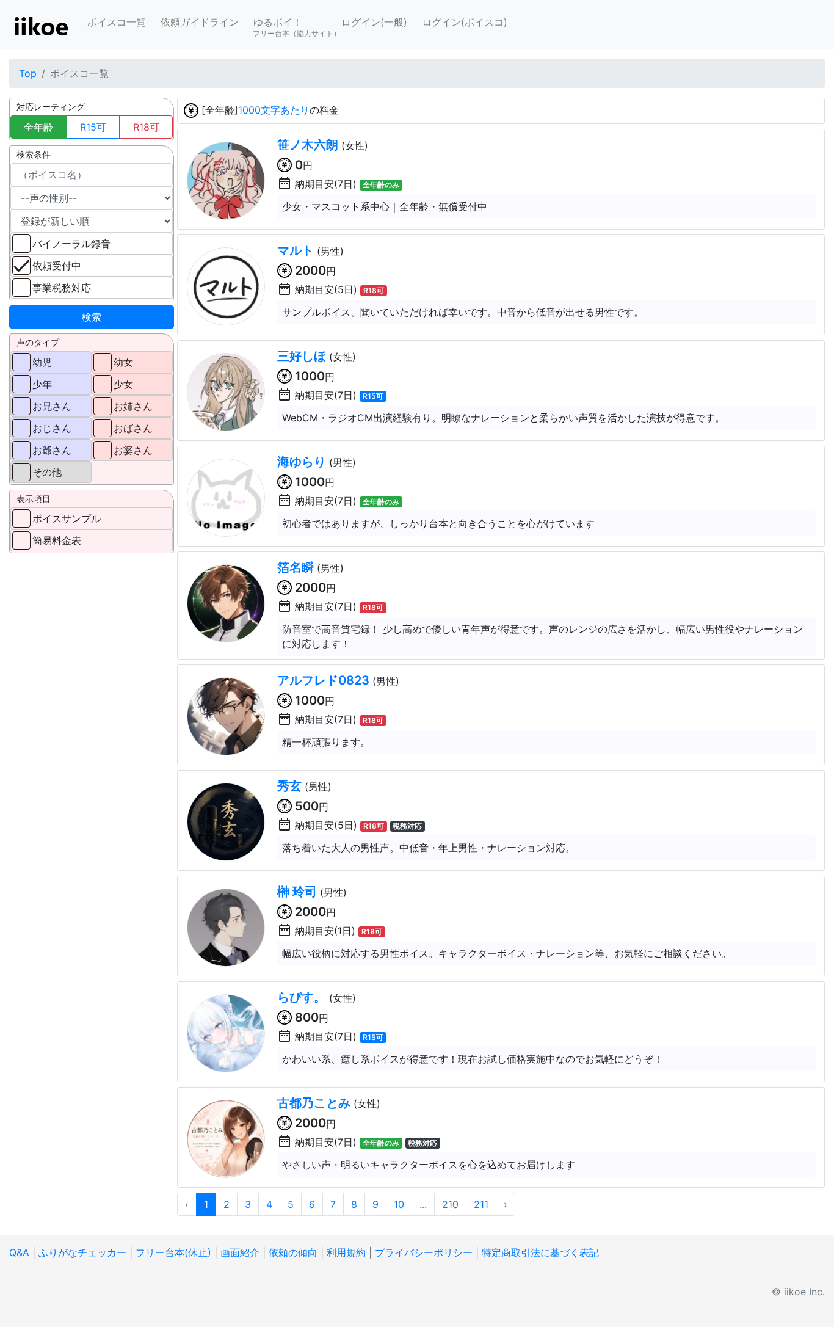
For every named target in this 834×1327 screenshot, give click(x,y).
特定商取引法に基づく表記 (540, 1252)
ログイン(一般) (374, 22)
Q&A (19, 1252)
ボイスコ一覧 (116, 22)
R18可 (146, 127)
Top (28, 73)
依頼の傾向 (293, 1252)
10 (399, 1204)
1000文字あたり (274, 110)
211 (481, 1204)
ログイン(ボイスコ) (464, 22)
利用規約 (346, 1252)
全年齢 (38, 127)
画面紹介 (239, 1252)
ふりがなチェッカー (82, 1252)
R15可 (93, 127)
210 (450, 1204)
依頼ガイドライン (200, 22)
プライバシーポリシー (424, 1252)
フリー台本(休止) (173, 1252)
